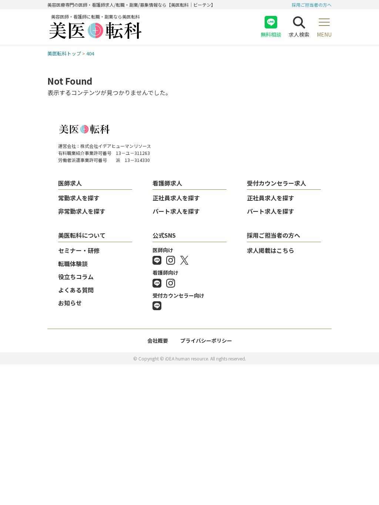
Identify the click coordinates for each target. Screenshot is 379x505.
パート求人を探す (176, 211)
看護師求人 (167, 183)
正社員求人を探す (176, 197)
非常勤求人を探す (81, 211)
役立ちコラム (76, 276)
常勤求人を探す (79, 197)
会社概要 (157, 340)
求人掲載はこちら (270, 250)
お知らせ (70, 302)
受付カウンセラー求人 (276, 183)
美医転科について (81, 235)
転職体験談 (73, 263)
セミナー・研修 (79, 250)
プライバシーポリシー (206, 340)
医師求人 (70, 183)
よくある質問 (76, 289)
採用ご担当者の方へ (312, 4)
